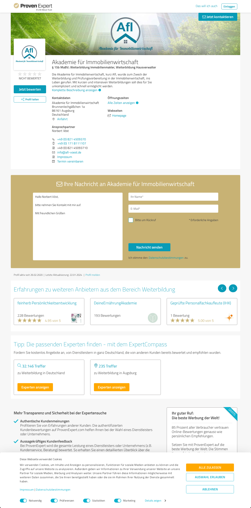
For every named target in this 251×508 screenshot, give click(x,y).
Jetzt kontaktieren (219, 16)
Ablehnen (210, 489)
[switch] (54, 501)
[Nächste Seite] (233, 288)
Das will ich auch (206, 6)
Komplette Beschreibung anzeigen (74, 90)
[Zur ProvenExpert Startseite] (33, 7)
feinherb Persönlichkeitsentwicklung (46, 303)
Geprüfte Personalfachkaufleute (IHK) (200, 303)
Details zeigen (153, 501)
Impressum (27, 490)
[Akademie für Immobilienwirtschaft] (29, 54)
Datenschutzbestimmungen (53, 490)
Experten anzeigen (35, 387)
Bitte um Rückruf (145, 220)
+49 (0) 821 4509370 (71, 139)
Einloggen (229, 6)
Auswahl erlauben (210, 477)
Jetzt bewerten (30, 89)
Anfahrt (62, 119)
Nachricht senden (149, 247)
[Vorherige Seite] (222, 288)
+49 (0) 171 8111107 (71, 143)
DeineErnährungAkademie (115, 303)
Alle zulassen (210, 467)
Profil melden (92, 275)
